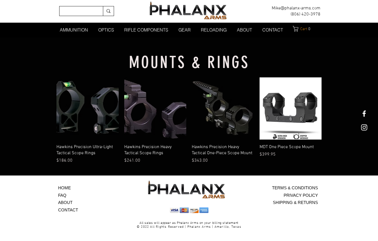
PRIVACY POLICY (301, 195)
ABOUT (65, 202)
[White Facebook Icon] (364, 113)
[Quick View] (87, 108)
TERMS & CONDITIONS (295, 187)
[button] (74, 30)
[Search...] (108, 11)
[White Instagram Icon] (364, 127)
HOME (64, 187)
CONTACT (68, 210)
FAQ (62, 195)
